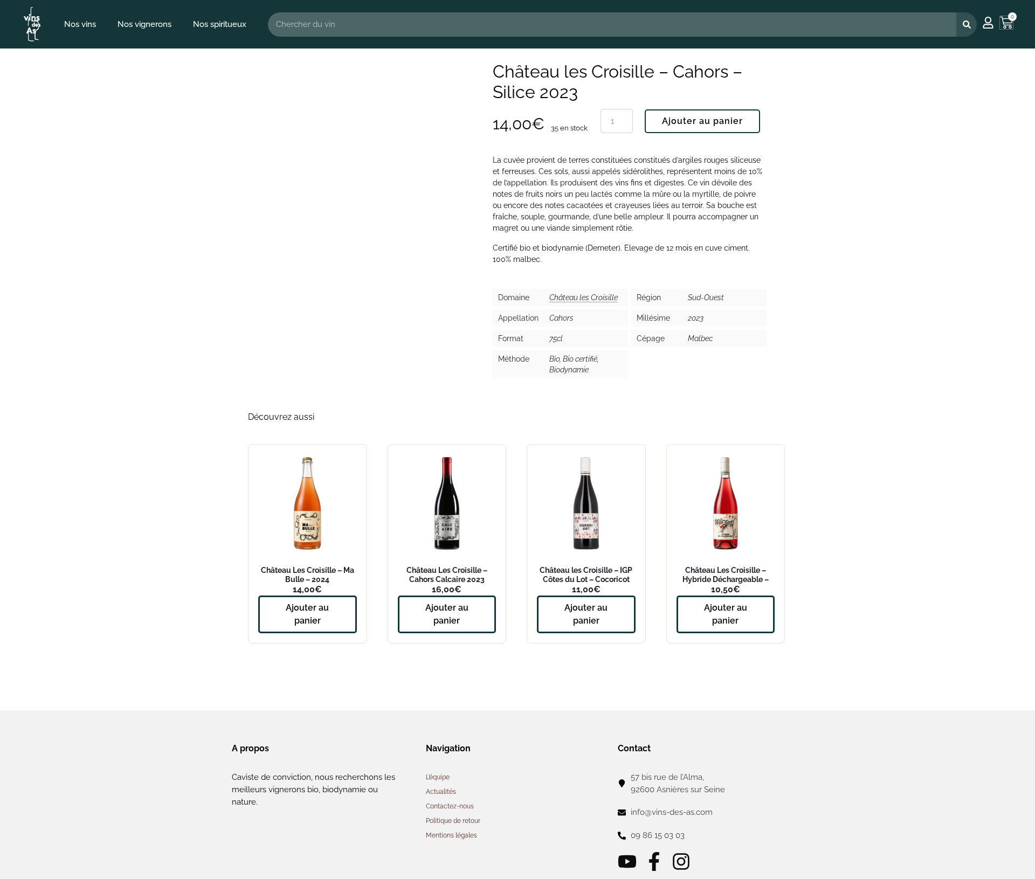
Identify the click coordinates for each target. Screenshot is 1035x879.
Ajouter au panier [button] (307, 614)
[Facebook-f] (654, 861)
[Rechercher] (966, 24)
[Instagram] (681, 861)
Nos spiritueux (219, 24)
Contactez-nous (450, 806)
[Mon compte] (988, 23)
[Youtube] (627, 861)
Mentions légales (451, 835)
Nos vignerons (144, 24)
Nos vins (80, 24)
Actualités (441, 791)
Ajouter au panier (702, 121)
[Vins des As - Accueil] (32, 24)
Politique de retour (453, 821)
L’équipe (438, 777)
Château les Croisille (583, 297)
